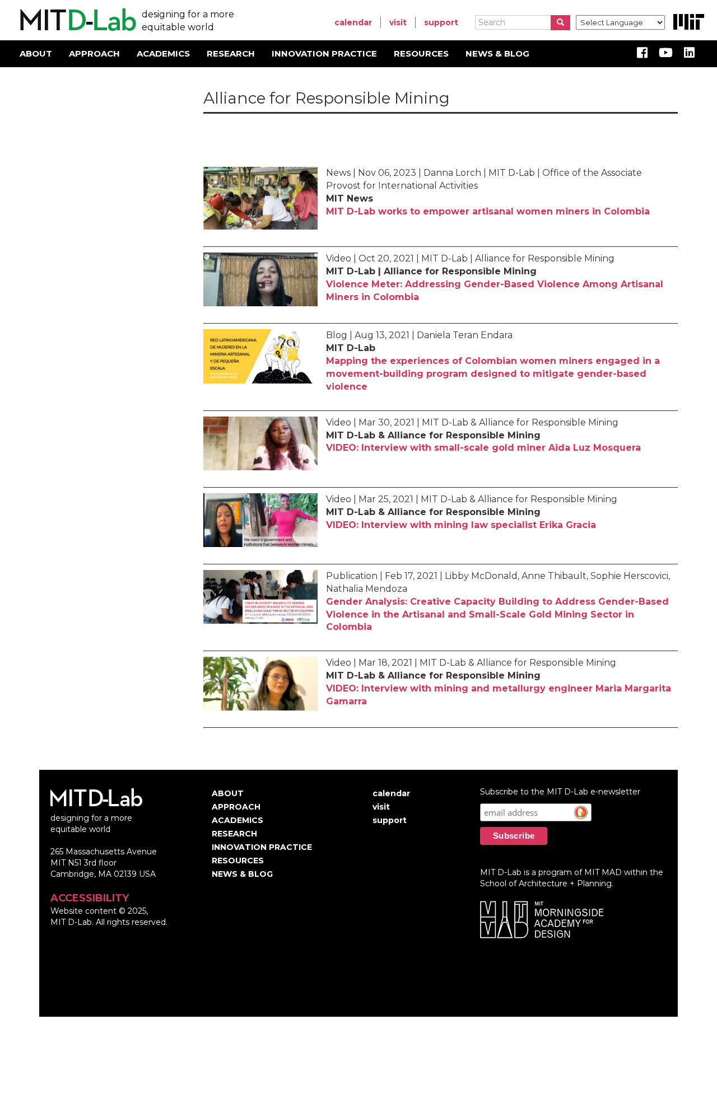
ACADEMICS (163, 53)
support (441, 22)
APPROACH (94, 53)
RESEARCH (231, 53)
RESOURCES (421, 53)
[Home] (76, 20)
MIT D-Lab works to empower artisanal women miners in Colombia (488, 211)
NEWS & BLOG (497, 53)
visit (398, 22)
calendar (353, 22)
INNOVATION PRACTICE (324, 53)
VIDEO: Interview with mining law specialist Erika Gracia (461, 525)
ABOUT (36, 53)
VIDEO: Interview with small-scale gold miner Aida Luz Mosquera (483, 447)
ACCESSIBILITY (89, 898)
